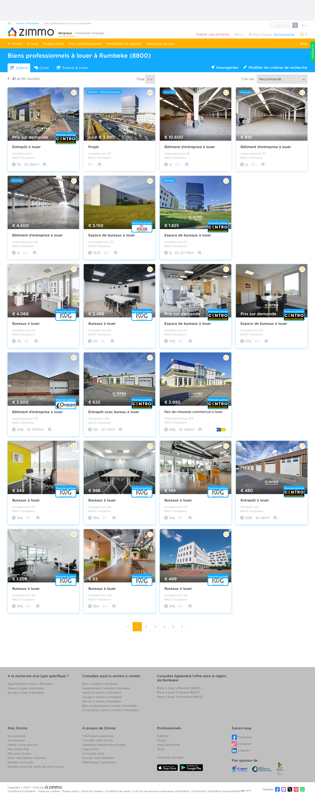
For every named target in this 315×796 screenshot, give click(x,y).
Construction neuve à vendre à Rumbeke (110, 710)
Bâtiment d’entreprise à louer (189, 147)
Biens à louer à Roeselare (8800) (180, 696)
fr (303, 25)
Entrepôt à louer (26, 147)
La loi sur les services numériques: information (161, 791)
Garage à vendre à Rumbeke (102, 697)
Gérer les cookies (92, 791)
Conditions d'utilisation (22, 791)
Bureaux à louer (26, 324)
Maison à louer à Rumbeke (26, 688)
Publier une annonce (212, 34)
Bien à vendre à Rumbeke (100, 684)
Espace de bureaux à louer (111, 235)
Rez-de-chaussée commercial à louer (193, 412)
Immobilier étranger (89, 33)
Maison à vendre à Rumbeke (101, 692)
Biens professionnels (85, 43)
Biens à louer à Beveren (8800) (179, 688)
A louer (33, 43)
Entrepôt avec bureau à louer (113, 412)
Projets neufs (53, 43)
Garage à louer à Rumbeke (26, 692)
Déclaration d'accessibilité (224, 791)
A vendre (15, 43)
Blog (303, 43)
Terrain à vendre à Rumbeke (101, 701)
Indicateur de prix (160, 43)
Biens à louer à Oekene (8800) (178, 692)
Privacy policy (71, 791)
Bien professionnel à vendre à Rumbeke (109, 705)
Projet (93, 147)
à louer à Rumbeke (27, 23)
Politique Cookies (49, 791)
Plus (238, 34)
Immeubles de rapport (124, 43)
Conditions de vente (118, 791)
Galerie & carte (75, 68)
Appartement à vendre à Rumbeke (106, 688)
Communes (198, 791)
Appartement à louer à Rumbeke (30, 684)
